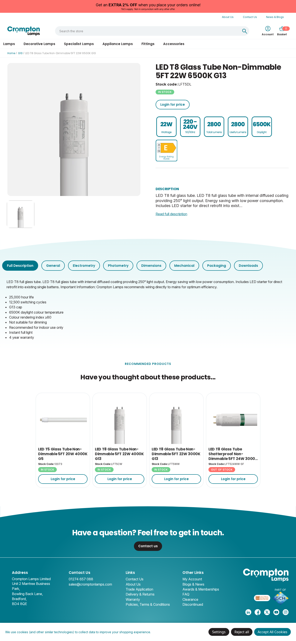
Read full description (171, 214)
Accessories (173, 44)
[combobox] (147, 31)
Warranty (133, 599)
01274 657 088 (81, 579)
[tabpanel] (148, 309)
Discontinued (192, 604)
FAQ (185, 594)
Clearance (190, 599)
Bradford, (19, 599)
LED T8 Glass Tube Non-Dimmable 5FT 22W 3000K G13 (176, 454)
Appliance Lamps (117, 44)
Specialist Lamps (79, 44)
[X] (267, 612)
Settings (219, 632)
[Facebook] (258, 612)
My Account (192, 579)
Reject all (241, 632)
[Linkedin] (248, 612)
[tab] (20, 266)
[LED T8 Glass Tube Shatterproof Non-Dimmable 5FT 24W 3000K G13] (233, 420)
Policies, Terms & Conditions (148, 604)
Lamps (9, 44)
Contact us (148, 546)
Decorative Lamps (39, 44)
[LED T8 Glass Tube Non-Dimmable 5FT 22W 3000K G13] (176, 420)
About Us (228, 17)
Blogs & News (193, 584)
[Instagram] (286, 612)
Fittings (148, 44)
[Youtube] (276, 612)
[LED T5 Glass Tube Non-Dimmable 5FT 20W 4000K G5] (63, 420)
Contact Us (250, 17)
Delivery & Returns (140, 594)
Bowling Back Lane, (27, 594)
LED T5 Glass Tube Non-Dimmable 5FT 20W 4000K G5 (63, 454)
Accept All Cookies (272, 632)
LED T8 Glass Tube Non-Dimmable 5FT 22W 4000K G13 (119, 454)
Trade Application (139, 589)
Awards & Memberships (200, 589)
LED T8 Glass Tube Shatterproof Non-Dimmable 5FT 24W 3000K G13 (233, 454)
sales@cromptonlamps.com (90, 584)
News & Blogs (275, 17)
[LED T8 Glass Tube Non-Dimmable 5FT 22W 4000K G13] (120, 420)
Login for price (172, 104)
